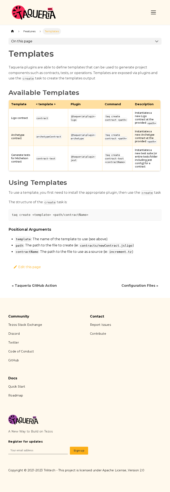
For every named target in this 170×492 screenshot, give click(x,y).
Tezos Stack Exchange (25, 325)
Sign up (79, 450)
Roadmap (15, 395)
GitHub (13, 360)
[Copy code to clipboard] (156, 214)
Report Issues (100, 325)
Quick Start (16, 386)
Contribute (98, 334)
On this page (21, 41)
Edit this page (29, 267)
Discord (14, 334)
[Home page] (12, 31)
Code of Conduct (21, 351)
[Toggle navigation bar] (153, 12)
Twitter (13, 342)
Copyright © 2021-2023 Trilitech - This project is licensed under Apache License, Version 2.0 (76, 470)
